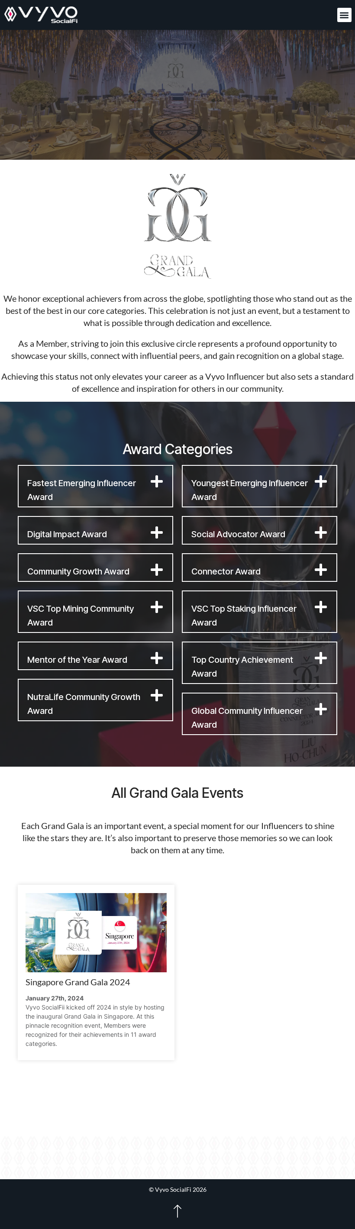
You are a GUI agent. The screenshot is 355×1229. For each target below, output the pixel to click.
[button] (344, 15)
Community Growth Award (78, 571)
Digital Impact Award (67, 534)
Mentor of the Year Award (77, 660)
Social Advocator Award (238, 534)
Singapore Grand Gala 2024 (78, 982)
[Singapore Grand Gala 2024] (96, 933)
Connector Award (226, 571)
